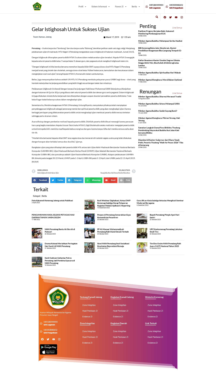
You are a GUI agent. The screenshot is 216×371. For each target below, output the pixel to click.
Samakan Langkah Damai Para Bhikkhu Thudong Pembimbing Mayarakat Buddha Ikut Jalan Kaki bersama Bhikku (159, 130)
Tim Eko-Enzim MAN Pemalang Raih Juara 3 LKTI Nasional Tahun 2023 (165, 244)
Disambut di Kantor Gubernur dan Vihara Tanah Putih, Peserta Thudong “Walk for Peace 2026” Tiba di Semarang (160, 142)
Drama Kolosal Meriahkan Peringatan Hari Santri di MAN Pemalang (61, 244)
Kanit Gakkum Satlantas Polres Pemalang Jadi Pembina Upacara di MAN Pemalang (60, 260)
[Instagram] (181, 17)
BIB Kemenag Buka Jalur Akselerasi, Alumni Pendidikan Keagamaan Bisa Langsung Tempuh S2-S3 (160, 50)
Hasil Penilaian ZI (90, 311)
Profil (80, 6)
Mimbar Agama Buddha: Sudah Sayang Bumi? (157, 111)
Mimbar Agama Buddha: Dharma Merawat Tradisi (159, 96)
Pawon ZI (119, 6)
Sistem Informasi (99, 6)
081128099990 (156, 5)
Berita (134, 6)
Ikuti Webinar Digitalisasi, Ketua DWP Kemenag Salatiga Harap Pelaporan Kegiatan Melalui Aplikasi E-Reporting (113, 203)
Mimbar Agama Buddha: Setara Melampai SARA (159, 103)
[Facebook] (164, 17)
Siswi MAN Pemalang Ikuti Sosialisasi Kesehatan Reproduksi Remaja (113, 244)
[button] (157, 17)
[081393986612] (167, 6)
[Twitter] (170, 17)
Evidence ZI (87, 316)
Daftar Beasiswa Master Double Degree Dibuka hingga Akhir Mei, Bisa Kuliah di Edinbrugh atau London (159, 63)
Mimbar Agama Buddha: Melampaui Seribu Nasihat (160, 41)
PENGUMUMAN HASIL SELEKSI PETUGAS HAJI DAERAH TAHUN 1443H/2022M (53, 216)
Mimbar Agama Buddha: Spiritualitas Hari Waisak (159, 72)
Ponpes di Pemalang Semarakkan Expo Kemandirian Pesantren (114, 216)
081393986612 (176, 5)
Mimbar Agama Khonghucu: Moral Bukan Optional (160, 79)
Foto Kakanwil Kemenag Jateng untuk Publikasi (52, 200)
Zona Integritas (89, 305)
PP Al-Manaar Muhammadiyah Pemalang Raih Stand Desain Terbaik (113, 230)
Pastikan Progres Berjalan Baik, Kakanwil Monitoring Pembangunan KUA (156, 32)
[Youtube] (176, 17)
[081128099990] (147, 6)
